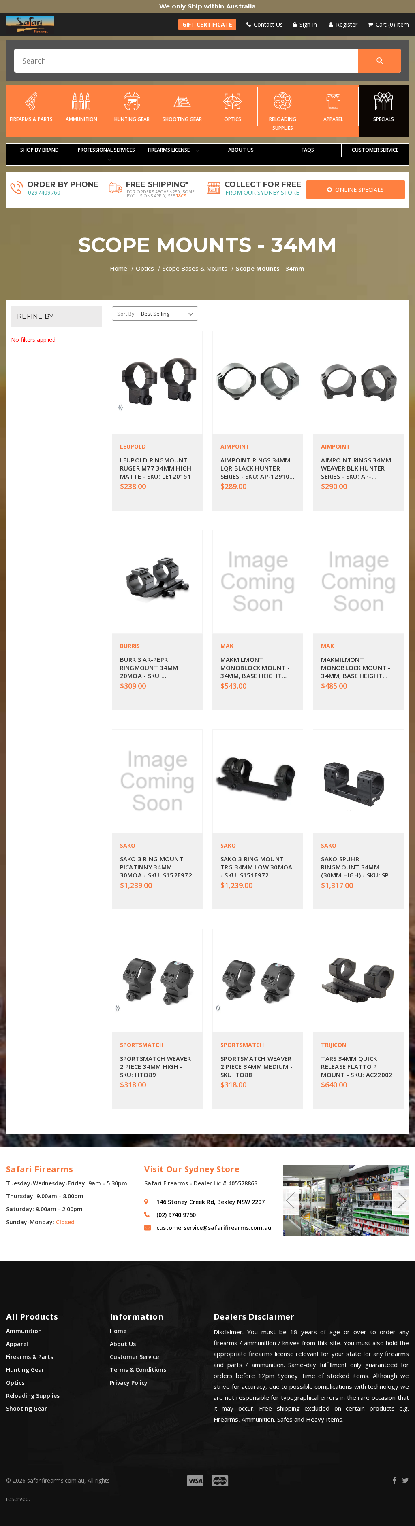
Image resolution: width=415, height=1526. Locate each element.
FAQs (308, 149)
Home (118, 1331)
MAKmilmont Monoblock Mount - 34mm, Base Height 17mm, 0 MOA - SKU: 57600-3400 (255, 667)
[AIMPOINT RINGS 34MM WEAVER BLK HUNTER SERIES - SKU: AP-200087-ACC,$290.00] (358, 382)
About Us (241, 149)
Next (401, 1200)
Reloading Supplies (282, 123)
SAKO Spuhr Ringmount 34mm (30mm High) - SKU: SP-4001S (356, 867)
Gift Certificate (207, 24)
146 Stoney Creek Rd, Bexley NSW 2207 (210, 1202)
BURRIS (130, 646)
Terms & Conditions (138, 1369)
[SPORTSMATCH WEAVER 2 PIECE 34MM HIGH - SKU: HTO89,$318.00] (157, 980)
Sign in (307, 24)
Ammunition (81, 119)
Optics (232, 119)
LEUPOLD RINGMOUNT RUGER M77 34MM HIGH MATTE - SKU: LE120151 (156, 468)
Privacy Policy (129, 1382)
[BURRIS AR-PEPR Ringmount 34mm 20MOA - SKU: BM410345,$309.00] (157, 582)
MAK (226, 646)
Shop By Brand (39, 149)
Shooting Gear (182, 119)
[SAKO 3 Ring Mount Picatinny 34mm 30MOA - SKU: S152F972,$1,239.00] (157, 781)
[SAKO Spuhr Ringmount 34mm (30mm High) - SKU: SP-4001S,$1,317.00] (358, 781)
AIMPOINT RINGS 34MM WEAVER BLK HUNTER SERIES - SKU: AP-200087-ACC (356, 468)
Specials (383, 119)
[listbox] (169, 313)
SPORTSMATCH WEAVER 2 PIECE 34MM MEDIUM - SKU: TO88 (256, 1066)
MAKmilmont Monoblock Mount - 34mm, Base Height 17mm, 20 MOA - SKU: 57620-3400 (355, 667)
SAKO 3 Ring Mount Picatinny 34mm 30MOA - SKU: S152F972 (156, 867)
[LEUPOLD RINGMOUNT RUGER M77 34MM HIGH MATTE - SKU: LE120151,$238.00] (157, 382)
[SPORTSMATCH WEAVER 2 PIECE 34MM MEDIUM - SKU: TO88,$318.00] (258, 980)
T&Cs (181, 196)
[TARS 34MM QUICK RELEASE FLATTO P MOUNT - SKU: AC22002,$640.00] (358, 980)
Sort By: (126, 313)
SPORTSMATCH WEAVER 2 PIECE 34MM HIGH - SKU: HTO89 (155, 1066)
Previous (290, 1200)
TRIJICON (334, 1045)
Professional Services (106, 149)
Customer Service (134, 1357)
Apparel (333, 119)
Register (345, 24)
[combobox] (207, 61)
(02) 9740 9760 (176, 1215)
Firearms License (169, 149)
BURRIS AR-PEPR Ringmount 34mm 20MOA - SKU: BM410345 (149, 667)
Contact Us (267, 24)
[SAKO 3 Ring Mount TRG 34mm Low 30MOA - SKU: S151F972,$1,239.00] (258, 781)
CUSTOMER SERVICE (375, 149)
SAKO (127, 845)
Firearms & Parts (31, 119)
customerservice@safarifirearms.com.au (213, 1227)
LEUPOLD (133, 446)
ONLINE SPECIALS (358, 189)
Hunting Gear (132, 119)
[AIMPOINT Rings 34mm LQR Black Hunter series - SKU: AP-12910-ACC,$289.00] (258, 382)
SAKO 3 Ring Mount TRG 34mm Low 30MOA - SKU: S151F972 (256, 867)
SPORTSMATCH (141, 1045)
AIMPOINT (235, 446)
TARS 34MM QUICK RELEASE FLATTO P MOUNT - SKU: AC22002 (356, 1066)
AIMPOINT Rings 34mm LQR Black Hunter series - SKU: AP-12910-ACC (256, 468)
